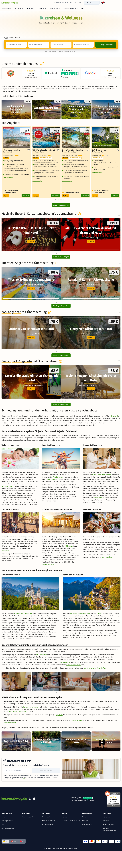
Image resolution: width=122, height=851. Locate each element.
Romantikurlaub (98, 498)
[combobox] (16, 45)
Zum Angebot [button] (31, 288)
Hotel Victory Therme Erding (40, 155)
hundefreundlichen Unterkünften (94, 668)
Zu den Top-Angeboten (61, 205)
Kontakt (4, 817)
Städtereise (69, 546)
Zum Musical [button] (31, 241)
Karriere (84, 817)
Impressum (106, 821)
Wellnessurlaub (6, 8)
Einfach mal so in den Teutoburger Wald (99, 151)
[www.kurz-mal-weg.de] (10, 3)
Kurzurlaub (18, 8)
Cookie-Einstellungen (8, 828)
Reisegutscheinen (77, 720)
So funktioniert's (87, 824)
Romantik (41, 8)
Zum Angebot (25, 195)
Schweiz (99, 614)
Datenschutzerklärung (21, 779)
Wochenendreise (48, 564)
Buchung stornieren (7, 821)
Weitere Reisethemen (69, 8)
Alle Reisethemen (47, 824)
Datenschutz (106, 817)
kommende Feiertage (30, 707)
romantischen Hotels (73, 665)
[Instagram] (29, 798)
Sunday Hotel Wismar (9, 155)
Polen (89, 614)
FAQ (3, 824)
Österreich (73, 614)
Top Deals (59, 715)
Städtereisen (30, 8)
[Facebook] (34, 798)
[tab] (56, 253)
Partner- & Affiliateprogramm (71, 821)
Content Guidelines (108, 824)
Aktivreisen (5, 551)
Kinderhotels (65, 662)
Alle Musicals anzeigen (61, 257)
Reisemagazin (46, 817)
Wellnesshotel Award (48, 821)
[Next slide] (119, 214)
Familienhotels (58, 477)
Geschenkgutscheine (28, 817)
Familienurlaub (53, 8)
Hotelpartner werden (68, 817)
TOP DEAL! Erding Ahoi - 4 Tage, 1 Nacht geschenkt (44, 151)
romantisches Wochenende (101, 475)
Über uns (85, 821)
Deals (82, 8)
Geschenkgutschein (10, 723)
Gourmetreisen (107, 557)
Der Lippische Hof (97, 155)
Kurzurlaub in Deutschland (23, 614)
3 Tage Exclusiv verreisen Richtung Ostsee (11, 151)
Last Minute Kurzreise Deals (18, 711)
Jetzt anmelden (46, 770)
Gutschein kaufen (91, 3)
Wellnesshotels (41, 655)
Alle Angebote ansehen (61, 306)
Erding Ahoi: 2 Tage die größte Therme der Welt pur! (72, 151)
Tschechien (82, 614)
